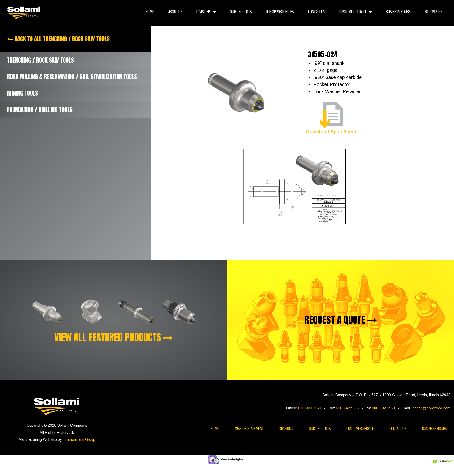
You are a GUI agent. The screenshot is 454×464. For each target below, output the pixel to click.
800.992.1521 (434, 12)
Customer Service (353, 12)
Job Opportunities (280, 12)
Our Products (241, 12)
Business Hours (398, 12)
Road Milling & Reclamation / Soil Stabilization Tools (72, 76)
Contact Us (316, 12)
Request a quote (335, 320)
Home (150, 12)
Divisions (203, 12)
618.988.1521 (310, 408)
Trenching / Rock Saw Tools (40, 60)
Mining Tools (22, 93)
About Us (175, 12)
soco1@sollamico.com (431, 408)
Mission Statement (249, 428)
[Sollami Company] (24, 13)
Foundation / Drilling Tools (40, 109)
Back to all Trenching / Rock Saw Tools (61, 39)
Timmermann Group (79, 440)
